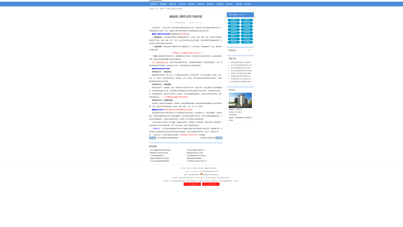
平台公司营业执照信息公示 (192, 184)
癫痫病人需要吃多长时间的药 (159, 158)
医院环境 (201, 4)
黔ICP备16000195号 (194, 174)
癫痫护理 (162, 8)
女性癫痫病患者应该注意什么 (196, 155)
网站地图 (213, 168)
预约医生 (248, 4)
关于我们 (183, 168)
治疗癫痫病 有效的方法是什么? (197, 161)
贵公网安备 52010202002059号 (210, 174)
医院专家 (172, 4)
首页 (156, 8)
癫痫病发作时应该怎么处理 (159, 153)
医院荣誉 (234, 42)
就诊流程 (238, 4)
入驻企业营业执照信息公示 (210, 184)
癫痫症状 (234, 32)
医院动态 (191, 4)
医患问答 (182, 4)
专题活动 (234, 26)
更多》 (250, 50)
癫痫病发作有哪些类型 (207, 138)
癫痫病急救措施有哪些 (194, 158)
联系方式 (189, 168)
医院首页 (153, 4)
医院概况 (163, 4)
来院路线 (220, 4)
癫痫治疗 (234, 36)
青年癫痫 (247, 42)
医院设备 (210, 4)
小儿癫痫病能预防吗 (156, 155)
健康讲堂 (229, 4)
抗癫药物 (247, 32)
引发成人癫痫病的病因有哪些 (159, 161)
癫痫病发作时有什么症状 (195, 153)
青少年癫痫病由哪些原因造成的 (168, 138)
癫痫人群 (247, 36)
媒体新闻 (247, 29)
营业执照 (247, 20)
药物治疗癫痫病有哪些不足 (196, 150)
